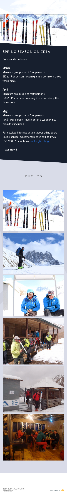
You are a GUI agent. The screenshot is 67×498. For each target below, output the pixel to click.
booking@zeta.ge (40, 141)
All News (11, 149)
